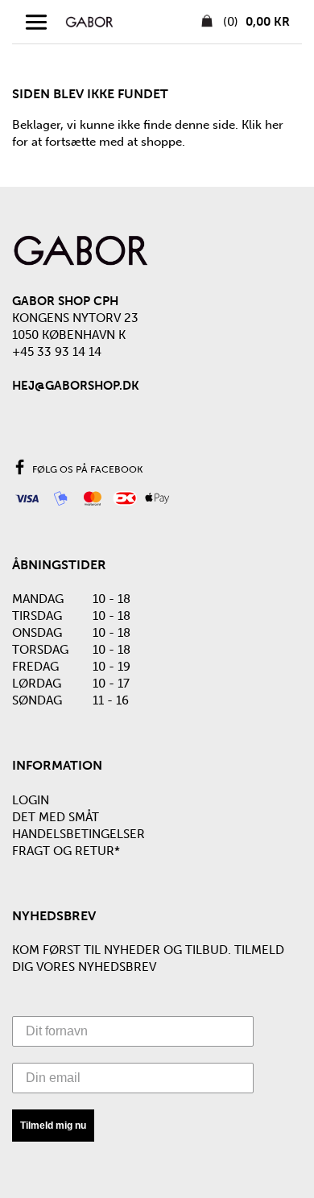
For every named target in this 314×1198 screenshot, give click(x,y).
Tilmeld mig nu (53, 1125)
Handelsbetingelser (78, 834)
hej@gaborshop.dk (75, 385)
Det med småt (55, 817)
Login (30, 800)
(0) (255, 21)
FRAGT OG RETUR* (66, 851)
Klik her (262, 125)
